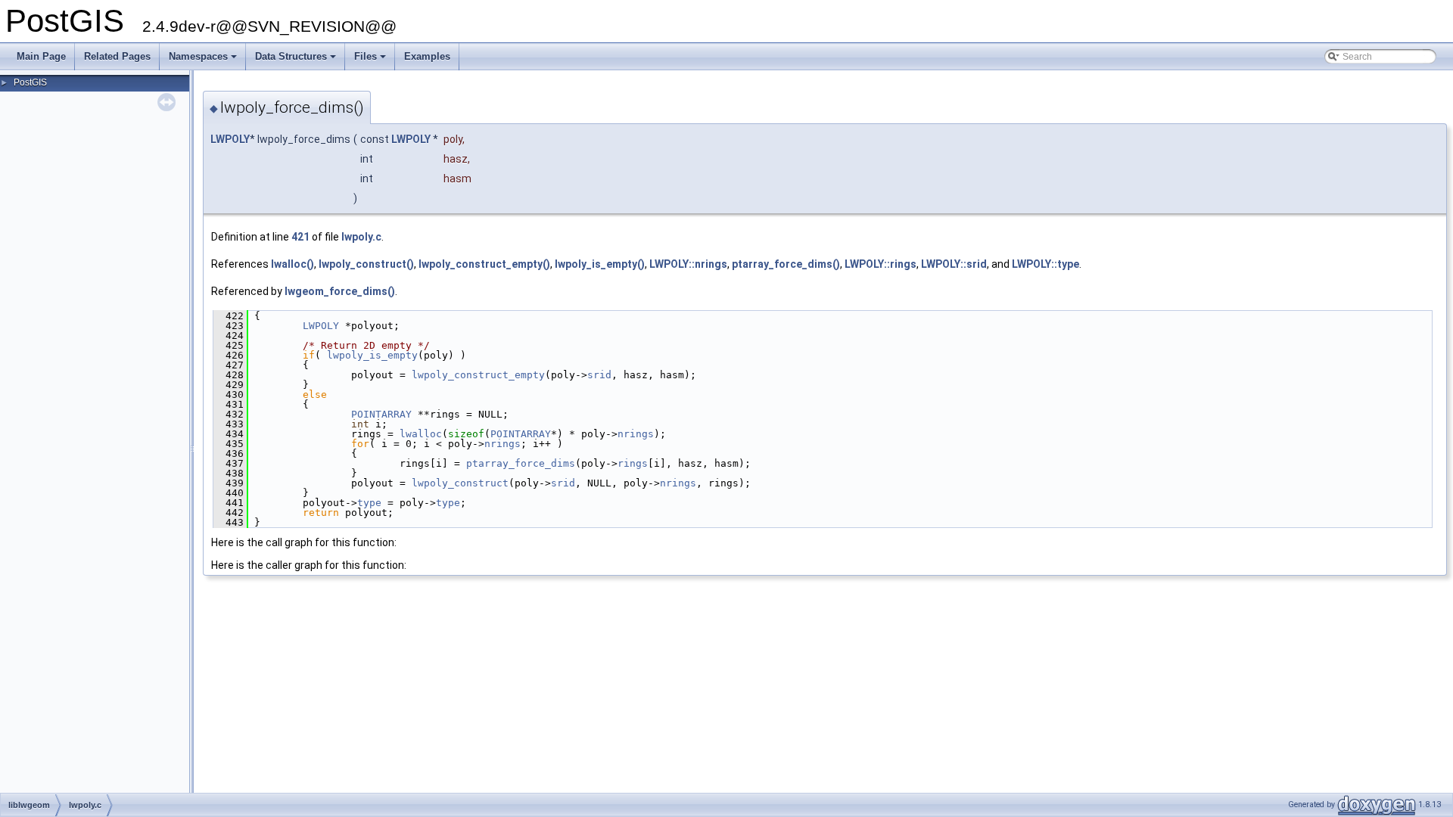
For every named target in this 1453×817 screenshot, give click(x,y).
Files (371, 60)
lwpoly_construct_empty (478, 375)
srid (599, 375)
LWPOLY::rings (880, 264)
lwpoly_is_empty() (600, 264)
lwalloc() (292, 264)
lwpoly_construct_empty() (484, 264)
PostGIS (30, 82)
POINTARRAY (381, 414)
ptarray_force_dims (520, 463)
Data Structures (296, 60)
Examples (427, 56)
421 (300, 237)
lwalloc (421, 434)
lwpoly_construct (460, 483)
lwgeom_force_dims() (340, 291)
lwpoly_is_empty (372, 355)
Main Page (41, 56)
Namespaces (204, 60)
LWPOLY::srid (954, 264)
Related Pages (117, 56)
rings (633, 463)
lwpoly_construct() (366, 264)
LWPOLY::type (1045, 264)
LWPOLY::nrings (688, 264)
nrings (636, 434)
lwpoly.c (361, 237)
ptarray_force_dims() (786, 264)
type (369, 502)
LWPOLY (230, 139)
